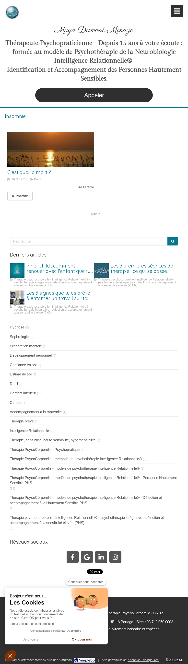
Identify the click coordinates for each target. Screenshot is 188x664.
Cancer (16, 402)
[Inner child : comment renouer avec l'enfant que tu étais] (17, 270)
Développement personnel (31, 355)
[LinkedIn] (101, 557)
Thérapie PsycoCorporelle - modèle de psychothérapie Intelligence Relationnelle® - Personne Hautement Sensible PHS (93, 480)
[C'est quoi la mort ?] (50, 149)
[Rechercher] (172, 241)
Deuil (14, 384)
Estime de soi (21, 374)
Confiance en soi (23, 365)
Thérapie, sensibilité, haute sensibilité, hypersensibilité (52, 440)
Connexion (174, 659)
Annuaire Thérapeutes (143, 660)
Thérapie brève (22, 421)
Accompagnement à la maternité (36, 412)
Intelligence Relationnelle (29, 431)
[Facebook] (73, 557)
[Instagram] (115, 557)
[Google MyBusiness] (87, 557)
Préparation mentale (26, 346)
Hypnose (17, 327)
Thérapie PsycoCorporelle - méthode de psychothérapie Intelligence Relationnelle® (76, 459)
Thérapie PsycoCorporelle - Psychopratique (45, 449)
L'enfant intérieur (23, 393)
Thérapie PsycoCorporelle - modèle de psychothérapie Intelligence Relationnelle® (75, 468)
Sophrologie (19, 337)
